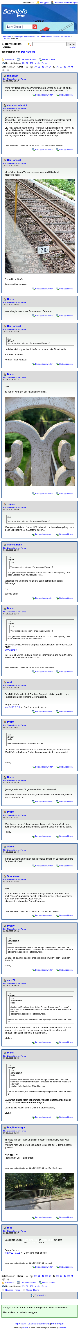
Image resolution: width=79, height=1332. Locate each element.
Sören (10, 846)
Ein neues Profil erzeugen (66, 2)
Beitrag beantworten (44, 95)
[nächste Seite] (3, 70)
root (9, 682)
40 (72, 67)
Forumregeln (57, 1323)
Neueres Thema (12, 1290)
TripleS (11, 504)
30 (35, 67)
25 (23, 63)
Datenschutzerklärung (39, 1323)
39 (68, 67)
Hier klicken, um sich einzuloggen (20, 1312)
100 (31, 63)
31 (39, 67)
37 (61, 67)
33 (46, 67)
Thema (5, 38)
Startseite (6, 36)
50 (27, 63)
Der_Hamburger (16, 1127)
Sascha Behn (14, 544)
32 (43, 67)
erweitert (72, 47)
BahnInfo (62, 1328)
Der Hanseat (28, 51)
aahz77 (11, 980)
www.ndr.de (11, 650)
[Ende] (8, 70)
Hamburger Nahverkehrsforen (26, 36)
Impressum (20, 1323)
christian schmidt (17, 105)
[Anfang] (27, 67)
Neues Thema (48, 59)
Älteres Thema (32, 1290)
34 (50, 67)
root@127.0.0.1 (12, 707)
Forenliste (9, 59)
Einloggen (44, 2)
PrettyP (11, 722)
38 (65, 67)
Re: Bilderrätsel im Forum (14, 79)
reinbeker (12, 75)
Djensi (10, 299)
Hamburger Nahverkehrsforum (56, 36)
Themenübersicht (28, 59)
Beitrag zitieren (66, 95)
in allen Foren (41, 63)
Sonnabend (13, 876)
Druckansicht (40, 1295)
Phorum (25, 1328)
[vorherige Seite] (31, 67)
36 (57, 67)
